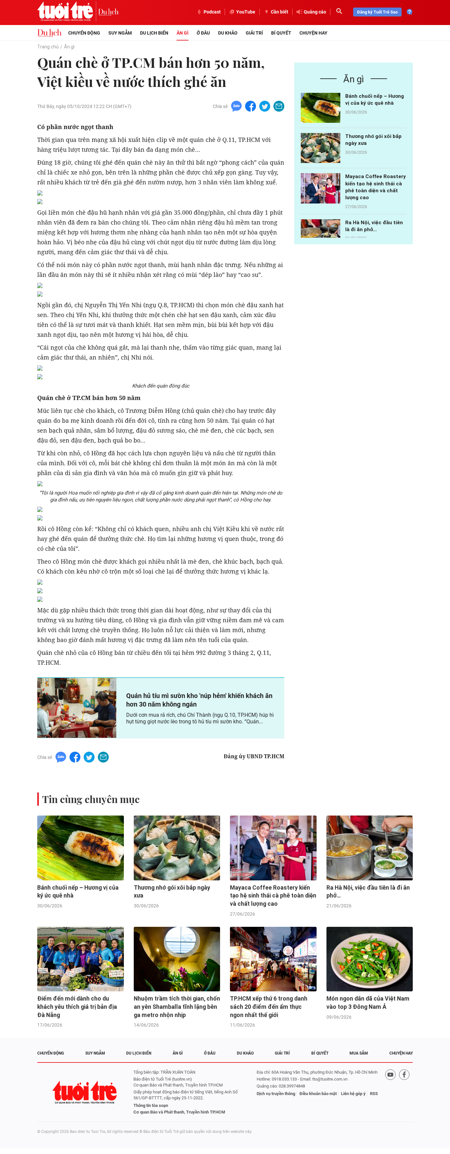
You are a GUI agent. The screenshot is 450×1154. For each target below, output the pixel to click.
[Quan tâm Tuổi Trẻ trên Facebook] (404, 1092)
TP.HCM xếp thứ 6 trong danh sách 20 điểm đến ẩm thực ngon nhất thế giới (268, 1006)
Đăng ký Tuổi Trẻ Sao (377, 12)
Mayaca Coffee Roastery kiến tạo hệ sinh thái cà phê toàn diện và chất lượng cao (273, 895)
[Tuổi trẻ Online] (85, 1092)
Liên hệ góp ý (353, 1093)
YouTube (245, 11)
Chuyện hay (313, 33)
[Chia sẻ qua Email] (278, 106)
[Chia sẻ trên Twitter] (264, 106)
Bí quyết (281, 33)
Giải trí (254, 33)
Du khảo (228, 33)
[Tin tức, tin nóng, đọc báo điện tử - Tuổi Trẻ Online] (67, 11)
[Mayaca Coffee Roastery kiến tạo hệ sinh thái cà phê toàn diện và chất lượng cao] (320, 188)
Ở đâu (203, 33)
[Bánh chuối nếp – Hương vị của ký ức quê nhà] (320, 108)
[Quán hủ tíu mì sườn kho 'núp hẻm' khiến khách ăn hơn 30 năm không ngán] (76, 708)
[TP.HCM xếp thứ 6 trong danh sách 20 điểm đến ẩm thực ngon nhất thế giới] (273, 959)
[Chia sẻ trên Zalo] (236, 106)
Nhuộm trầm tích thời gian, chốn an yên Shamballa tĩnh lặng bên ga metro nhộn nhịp (177, 1006)
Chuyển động (84, 33)
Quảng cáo (315, 11)
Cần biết (279, 11)
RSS (374, 1093)
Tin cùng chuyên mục (91, 799)
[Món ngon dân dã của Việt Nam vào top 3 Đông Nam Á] (369, 959)
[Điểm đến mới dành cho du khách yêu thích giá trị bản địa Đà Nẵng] (80, 959)
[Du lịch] (108, 12)
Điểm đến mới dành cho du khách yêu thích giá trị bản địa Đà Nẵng (77, 1006)
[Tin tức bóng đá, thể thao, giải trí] (49, 33)
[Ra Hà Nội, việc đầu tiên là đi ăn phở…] (320, 234)
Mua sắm (359, 1053)
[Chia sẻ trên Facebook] (250, 106)
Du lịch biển (154, 33)
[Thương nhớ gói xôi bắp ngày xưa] (320, 148)
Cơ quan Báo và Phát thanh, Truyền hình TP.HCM (179, 1112)
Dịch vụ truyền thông (276, 1093)
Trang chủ (48, 46)
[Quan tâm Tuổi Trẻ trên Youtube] (390, 1092)
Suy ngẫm (120, 33)
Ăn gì (182, 33)
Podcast (212, 11)
